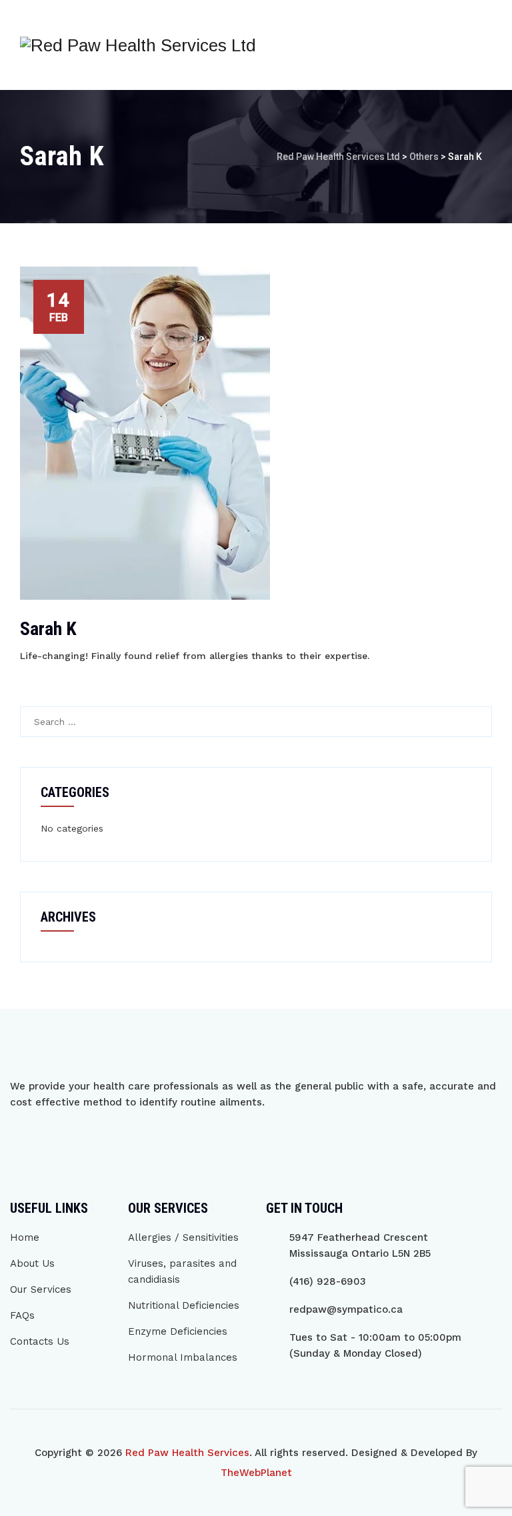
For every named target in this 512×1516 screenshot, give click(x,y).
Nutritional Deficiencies (183, 1305)
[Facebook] (20, 1140)
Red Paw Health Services (187, 1453)
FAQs (22, 1315)
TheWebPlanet (256, 1473)
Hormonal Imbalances (182, 1357)
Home (24, 1237)
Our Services (40, 1289)
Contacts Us (39, 1341)
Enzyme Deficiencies (177, 1331)
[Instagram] (49, 1140)
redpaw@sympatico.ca (346, 1309)
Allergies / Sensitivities (183, 1237)
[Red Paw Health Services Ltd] (138, 45)
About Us (32, 1263)
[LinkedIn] (77, 1140)
